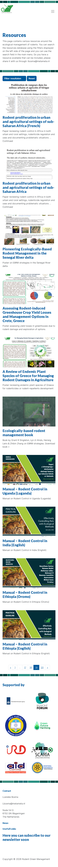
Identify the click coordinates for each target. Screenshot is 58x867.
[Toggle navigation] (52, 11)
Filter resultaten (13, 78)
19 (36, 667)
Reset (32, 78)
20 (42, 667)
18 (31, 667)
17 (25, 667)
